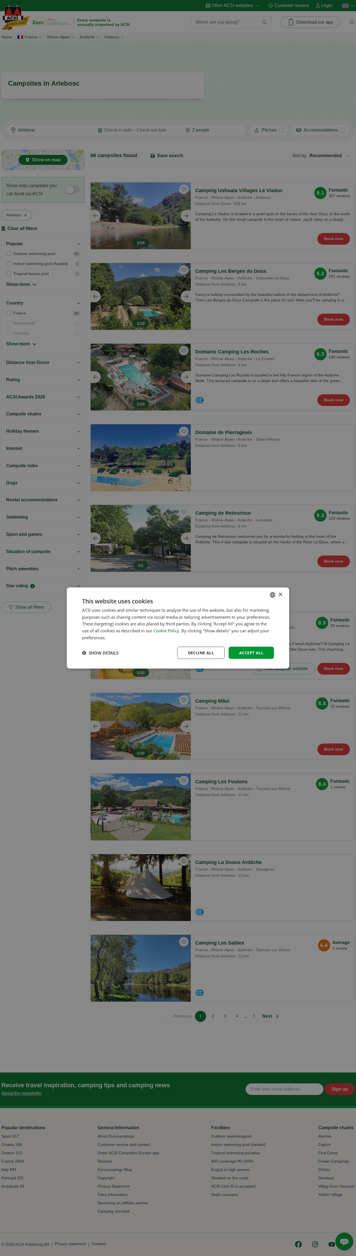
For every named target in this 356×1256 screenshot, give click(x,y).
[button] (100, 653)
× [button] (280, 595)
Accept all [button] (251, 652)
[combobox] (272, 595)
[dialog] (178, 628)
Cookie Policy (166, 630)
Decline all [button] (201, 652)
